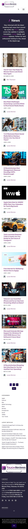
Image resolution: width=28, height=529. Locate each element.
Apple (3, 398)
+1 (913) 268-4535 (14, 490)
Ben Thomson (11, 79)
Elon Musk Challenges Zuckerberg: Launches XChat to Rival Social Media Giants (14, 104)
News (16, 30)
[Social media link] (2, 500)
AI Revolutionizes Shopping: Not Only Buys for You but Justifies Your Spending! (14, 367)
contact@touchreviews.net (13, 492)
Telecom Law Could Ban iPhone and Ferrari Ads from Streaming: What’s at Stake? (14, 301)
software (5, 36)
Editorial (4, 400)
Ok (14, 525)
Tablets (3, 414)
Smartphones (5, 410)
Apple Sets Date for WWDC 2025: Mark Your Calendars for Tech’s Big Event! (13, 204)
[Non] (26, 523)
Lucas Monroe (11, 111)
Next (14, 388)
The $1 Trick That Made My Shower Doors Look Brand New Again (13, 72)
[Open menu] (14, 511)
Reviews (4, 408)
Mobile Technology (6, 404)
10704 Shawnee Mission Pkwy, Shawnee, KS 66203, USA (13, 486)
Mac (3, 402)
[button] (18, 9)
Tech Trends (5, 416)
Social (3, 412)
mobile (14, 34)
